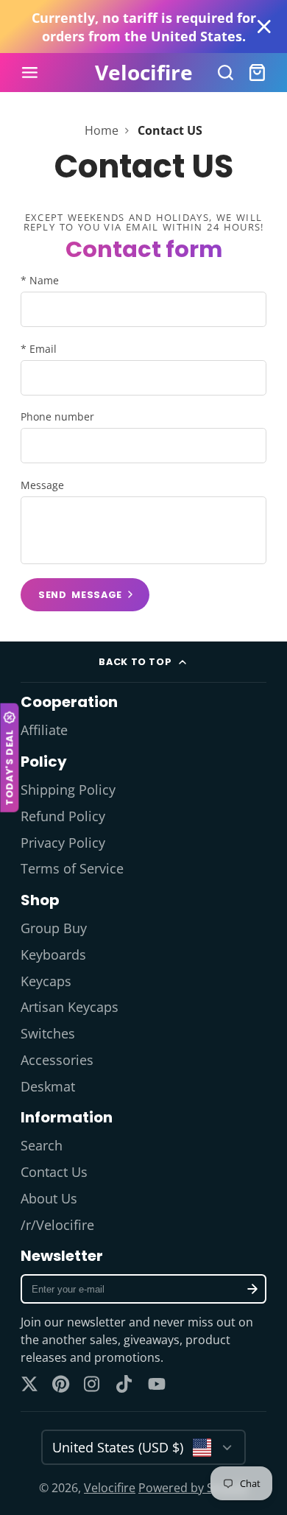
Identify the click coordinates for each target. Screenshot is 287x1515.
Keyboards (53, 954)
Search (42, 1145)
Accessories (57, 1060)
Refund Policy (63, 816)
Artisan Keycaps (69, 1007)
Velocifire (109, 1488)
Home (101, 130)
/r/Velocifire (57, 1225)
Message (42, 485)
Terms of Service (72, 868)
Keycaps (46, 981)
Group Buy (54, 928)
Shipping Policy (68, 789)
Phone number (57, 416)
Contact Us (54, 1172)
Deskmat (48, 1086)
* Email (39, 349)
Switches (48, 1033)
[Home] (144, 72)
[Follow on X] (29, 1384)
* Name (40, 280)
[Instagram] (93, 1384)
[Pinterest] (61, 1384)
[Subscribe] (252, 1289)
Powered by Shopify (193, 1488)
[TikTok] (125, 1384)
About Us (49, 1198)
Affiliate (44, 730)
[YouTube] (157, 1384)
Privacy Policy (63, 842)
